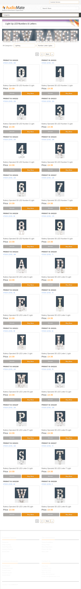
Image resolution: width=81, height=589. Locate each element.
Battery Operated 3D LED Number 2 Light (18, 124)
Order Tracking (6, 544)
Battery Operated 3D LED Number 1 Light (57, 85)
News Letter (45, 551)
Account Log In (6, 570)
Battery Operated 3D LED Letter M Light (18, 392)
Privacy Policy (46, 544)
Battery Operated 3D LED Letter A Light (17, 277)
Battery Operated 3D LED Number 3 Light (57, 124)
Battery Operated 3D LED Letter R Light (56, 430)
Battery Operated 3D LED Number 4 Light (18, 162)
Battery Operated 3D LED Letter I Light (56, 315)
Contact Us (5, 542)
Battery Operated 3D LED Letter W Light (18, 507)
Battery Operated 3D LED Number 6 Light (18, 200)
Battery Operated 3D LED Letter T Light (56, 468)
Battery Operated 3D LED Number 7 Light (57, 200)
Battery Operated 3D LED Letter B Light (56, 507)
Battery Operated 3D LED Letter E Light (18, 315)
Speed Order (5, 551)
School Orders (6, 575)
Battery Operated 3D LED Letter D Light (56, 277)
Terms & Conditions (47, 542)
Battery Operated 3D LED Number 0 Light (18, 85)
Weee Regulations (47, 547)
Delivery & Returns (7, 549)
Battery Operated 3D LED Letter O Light (56, 392)
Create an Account (7, 568)
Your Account (6, 566)
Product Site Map (46, 549)
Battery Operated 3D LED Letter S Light (18, 468)
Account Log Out (7, 573)
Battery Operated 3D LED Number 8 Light (18, 239)
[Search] (77, 8)
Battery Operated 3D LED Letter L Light (56, 353)
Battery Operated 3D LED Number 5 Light (57, 162)
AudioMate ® (14, 584)
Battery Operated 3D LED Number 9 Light (57, 239)
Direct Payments (6, 547)
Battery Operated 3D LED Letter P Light (18, 430)
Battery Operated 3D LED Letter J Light (17, 353)
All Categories (7, 45)
